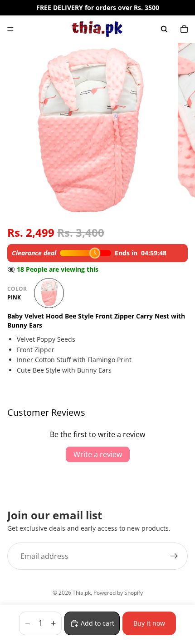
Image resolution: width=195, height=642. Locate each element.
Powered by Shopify (118, 593)
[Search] (164, 29)
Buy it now (149, 623)
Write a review (97, 454)
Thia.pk (82, 593)
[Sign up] (174, 556)
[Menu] (10, 29)
